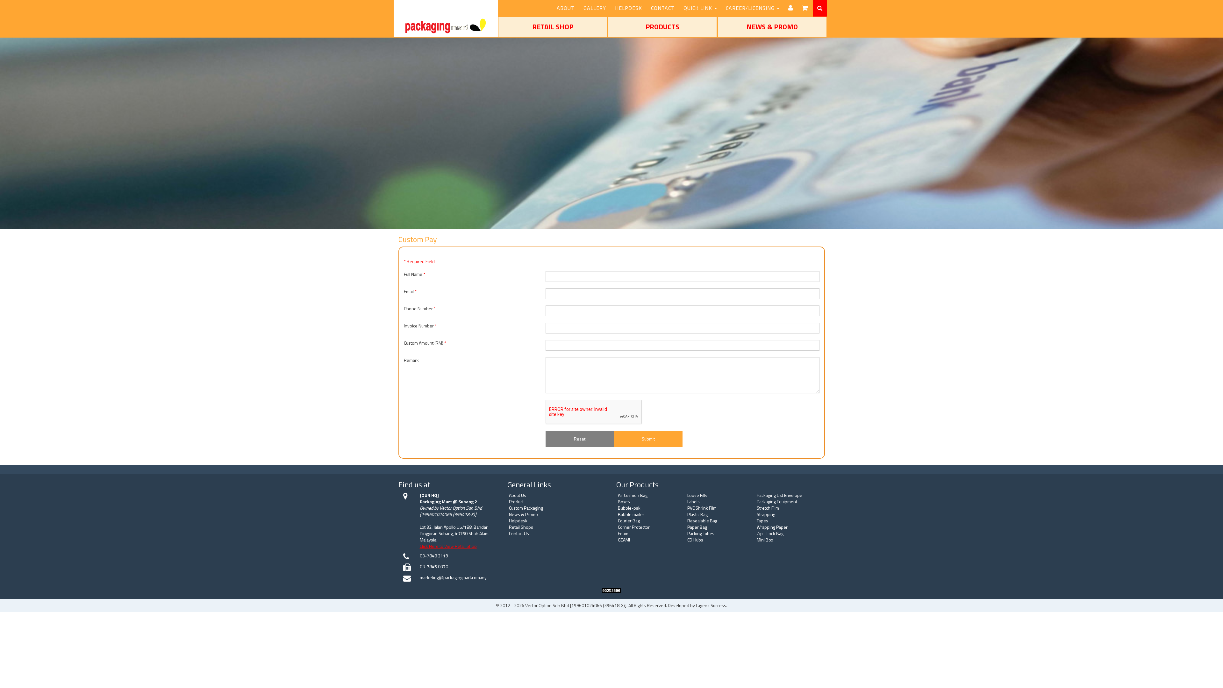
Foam (623, 533)
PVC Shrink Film (702, 508)
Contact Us (519, 533)
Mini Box (765, 539)
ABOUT (566, 8)
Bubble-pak (629, 508)
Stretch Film (768, 508)
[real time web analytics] (611, 589)
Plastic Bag (697, 514)
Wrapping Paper (772, 527)
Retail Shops (521, 527)
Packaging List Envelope (779, 495)
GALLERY (594, 8)
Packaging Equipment (777, 501)
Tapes (762, 520)
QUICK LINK (698, 8)
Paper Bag (697, 527)
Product (516, 501)
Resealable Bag (702, 520)
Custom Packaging (526, 508)
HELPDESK (628, 8)
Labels (693, 501)
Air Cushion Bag (632, 495)
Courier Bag (629, 520)
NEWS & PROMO (772, 26)
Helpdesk (518, 520)
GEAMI (624, 539)
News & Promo (523, 514)
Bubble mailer (631, 514)
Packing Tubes (700, 533)
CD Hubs (695, 539)
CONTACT (663, 8)
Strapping (766, 514)
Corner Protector (634, 527)
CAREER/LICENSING (751, 8)
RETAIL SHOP (552, 26)
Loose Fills (697, 495)
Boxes (624, 501)
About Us (517, 495)
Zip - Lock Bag (770, 533)
